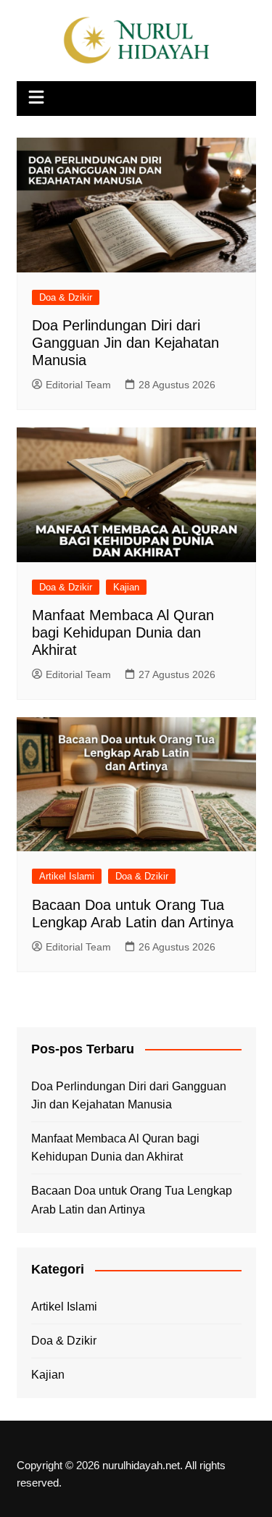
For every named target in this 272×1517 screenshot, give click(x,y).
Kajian (126, 587)
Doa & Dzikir (65, 297)
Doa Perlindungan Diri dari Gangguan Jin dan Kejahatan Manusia (125, 342)
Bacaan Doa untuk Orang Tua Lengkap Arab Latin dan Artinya (131, 1200)
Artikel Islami (66, 876)
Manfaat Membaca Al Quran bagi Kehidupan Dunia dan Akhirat (123, 632)
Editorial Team (78, 384)
